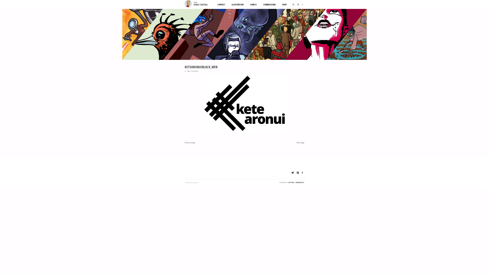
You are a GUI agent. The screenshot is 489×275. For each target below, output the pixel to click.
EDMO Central (201, 4)
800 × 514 (190, 71)
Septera (291, 182)
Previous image (190, 142)
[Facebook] (302, 4)
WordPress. (300, 182)
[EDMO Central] (188, 3)
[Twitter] (293, 4)
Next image (300, 142)
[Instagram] (298, 4)
